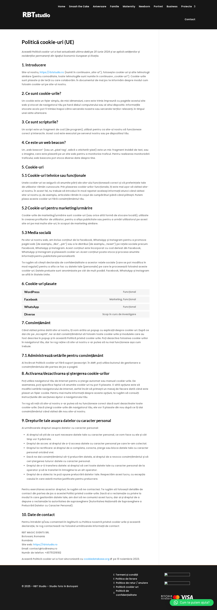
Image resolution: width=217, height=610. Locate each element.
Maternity (129, 6)
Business (172, 6)
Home (61, 6)
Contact (190, 19)
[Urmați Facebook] (24, 575)
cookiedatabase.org (96, 559)
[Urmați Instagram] (31, 575)
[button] (192, 602)
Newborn (144, 6)
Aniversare (99, 6)
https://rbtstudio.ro (52, 72)
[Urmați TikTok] (44, 575)
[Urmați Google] (38, 575)
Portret (158, 6)
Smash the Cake (79, 6)
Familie (114, 6)
